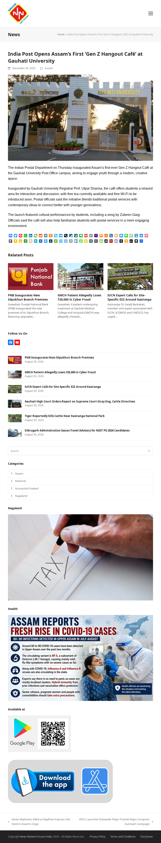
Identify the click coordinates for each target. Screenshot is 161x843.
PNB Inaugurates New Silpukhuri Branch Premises (28, 297)
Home (61, 34)
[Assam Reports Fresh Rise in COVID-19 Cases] (80, 658)
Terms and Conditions (123, 836)
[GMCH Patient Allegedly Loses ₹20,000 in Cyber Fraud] (80, 276)
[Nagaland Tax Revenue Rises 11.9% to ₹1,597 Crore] (80, 557)
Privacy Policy (97, 836)
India (49, 836)
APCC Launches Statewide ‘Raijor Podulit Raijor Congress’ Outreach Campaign (114, 821)
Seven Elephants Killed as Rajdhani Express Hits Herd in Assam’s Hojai (39, 821)
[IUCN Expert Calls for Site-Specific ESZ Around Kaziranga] (130, 276)
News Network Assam (32, 836)
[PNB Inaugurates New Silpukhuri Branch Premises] (30, 276)
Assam (49, 68)
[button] (150, 13)
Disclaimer (146, 836)
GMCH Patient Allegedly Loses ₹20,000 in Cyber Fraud (79, 297)
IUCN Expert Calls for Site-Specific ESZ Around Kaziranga (129, 297)
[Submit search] (149, 451)
